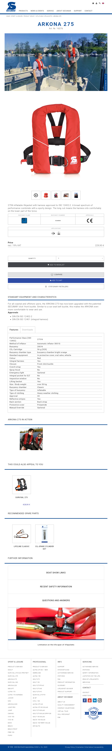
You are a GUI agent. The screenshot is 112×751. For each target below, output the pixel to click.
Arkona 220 (12, 685)
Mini (9, 701)
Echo (10, 723)
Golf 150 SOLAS (39, 716)
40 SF (35, 698)
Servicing (86, 682)
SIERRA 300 (37, 673)
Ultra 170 (11, 691)
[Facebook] (85, 700)
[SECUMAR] (11, 7)
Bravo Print (12, 729)
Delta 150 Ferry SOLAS (41, 723)
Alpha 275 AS (38, 704)
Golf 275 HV (37, 691)
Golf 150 (36, 682)
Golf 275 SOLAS (39, 710)
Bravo (10, 726)
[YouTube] (90, 700)
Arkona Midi (12, 704)
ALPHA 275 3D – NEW (40, 670)
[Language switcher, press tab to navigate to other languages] (103, 4)
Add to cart (57, 280)
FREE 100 (11, 732)
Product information (66, 682)
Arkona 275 (12, 679)
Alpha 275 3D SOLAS (40, 707)
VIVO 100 (11, 716)
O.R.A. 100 (36, 701)
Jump (10, 710)
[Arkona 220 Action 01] (56, 195)
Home (8, 16)
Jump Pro (11, 707)
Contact (86, 692)
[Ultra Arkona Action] (76, 195)
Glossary (61, 685)
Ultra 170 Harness (15, 695)
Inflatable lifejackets (44, 16)
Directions (87, 695)
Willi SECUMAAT (64, 714)
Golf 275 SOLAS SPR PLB (42, 713)
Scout (10, 670)
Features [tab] (14, 330)
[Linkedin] (95, 700)
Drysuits (36, 726)
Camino (11, 713)
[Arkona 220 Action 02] (66, 195)
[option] (31, 438)
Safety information (90, 673)
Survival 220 (13, 682)
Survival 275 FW (39, 695)
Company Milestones (66, 708)
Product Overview (15, 666)
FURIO (10, 735)
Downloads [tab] (27, 330)
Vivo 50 (10, 720)
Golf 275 (36, 679)
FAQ (59, 679)
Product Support (65, 691)
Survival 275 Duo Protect (18, 673)
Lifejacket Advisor (65, 688)
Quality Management (66, 705)
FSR (59, 717)
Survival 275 (13, 676)
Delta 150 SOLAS (39, 720)
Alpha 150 (37, 676)
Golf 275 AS (37, 688)
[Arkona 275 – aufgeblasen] (46, 195)
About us (61, 702)
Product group (29, 16)
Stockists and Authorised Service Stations (65, 673)
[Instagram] (100, 700)
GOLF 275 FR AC (38, 685)
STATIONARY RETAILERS (58, 287)
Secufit (11, 688)
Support (61, 666)
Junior (10, 698)
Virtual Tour (63, 711)
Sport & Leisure (16, 16)
